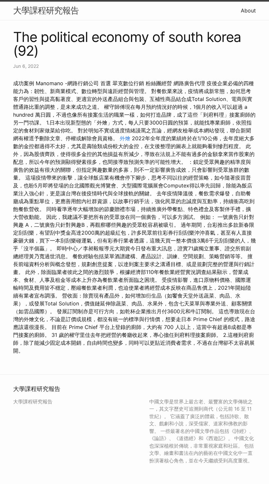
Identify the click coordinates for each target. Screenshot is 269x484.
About (248, 10)
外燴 (125, 138)
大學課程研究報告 (46, 10)
